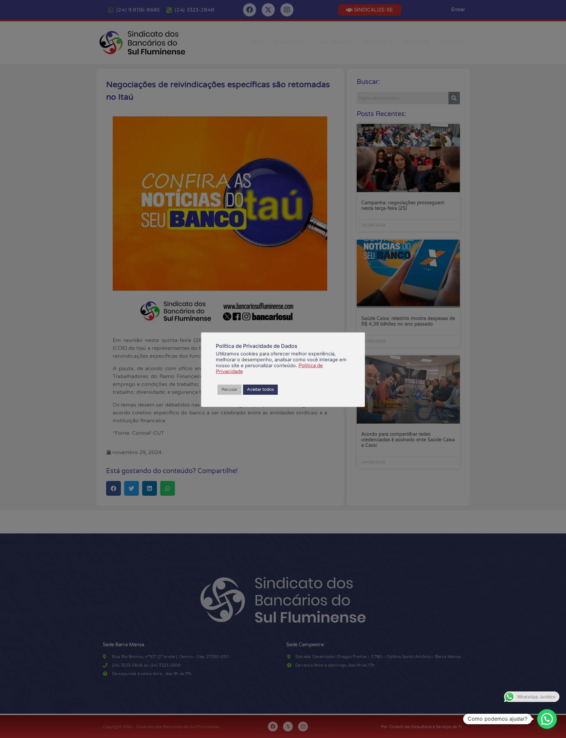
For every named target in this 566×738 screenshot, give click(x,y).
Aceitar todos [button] (260, 389)
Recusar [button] (229, 389)
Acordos (450, 42)
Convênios (416, 42)
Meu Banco (334, 42)
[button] (547, 719)
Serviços (375, 42)
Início (258, 42)
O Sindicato (289, 42)
